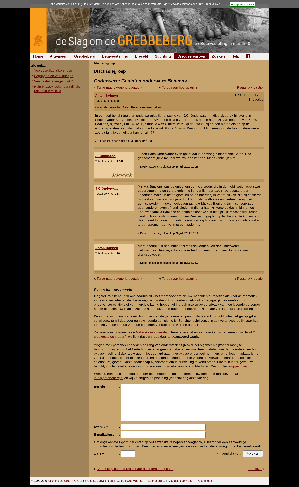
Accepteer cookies (242, 4)
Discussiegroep (191, 56)
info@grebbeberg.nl (108, 378)
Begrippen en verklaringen (53, 76)
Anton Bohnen (106, 95)
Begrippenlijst (156, 480)
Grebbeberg (84, 56)
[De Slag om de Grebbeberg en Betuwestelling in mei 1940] (149, 28)
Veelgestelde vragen (181, 480)
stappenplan (238, 366)
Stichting (163, 56)
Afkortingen (205, 480)
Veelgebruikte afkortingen (53, 70)
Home (38, 56)
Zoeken (218, 56)
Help (235, 56)
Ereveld (141, 56)
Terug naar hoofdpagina (179, 87)
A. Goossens (105, 156)
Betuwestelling (115, 56)
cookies (109, 4)
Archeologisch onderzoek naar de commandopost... (135, 469)
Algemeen (59, 56)
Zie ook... (255, 469)
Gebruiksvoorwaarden (152, 332)
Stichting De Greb (59, 480)
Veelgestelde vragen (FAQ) (54, 81)
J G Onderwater (107, 188)
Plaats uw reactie (250, 87)
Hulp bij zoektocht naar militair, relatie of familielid (57, 89)
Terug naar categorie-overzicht (119, 87)
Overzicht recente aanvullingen (93, 480)
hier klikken (213, 4)
